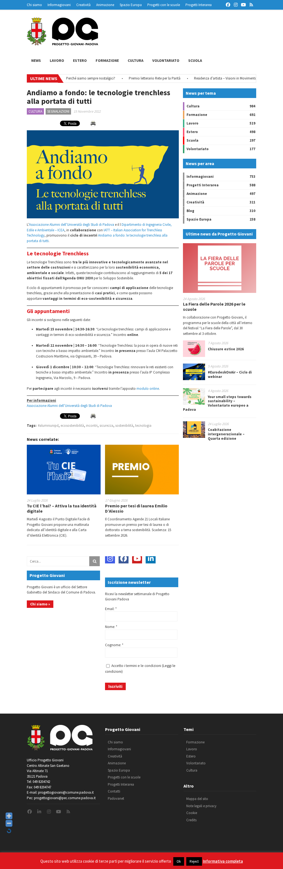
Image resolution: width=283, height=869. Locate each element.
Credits (191, 820)
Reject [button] (194, 861)
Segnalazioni (58, 111)
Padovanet (116, 798)
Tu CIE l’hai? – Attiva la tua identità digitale (61, 508)
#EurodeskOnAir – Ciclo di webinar (230, 374)
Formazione (107, 60)
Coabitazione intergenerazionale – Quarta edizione (226, 434)
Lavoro (57, 60)
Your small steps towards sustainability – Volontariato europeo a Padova (217, 403)
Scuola (195, 60)
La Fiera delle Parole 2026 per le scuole (214, 306)
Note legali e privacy (201, 806)
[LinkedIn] (151, 558)
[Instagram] (110, 558)
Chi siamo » (40, 604)
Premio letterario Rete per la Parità (142, 78)
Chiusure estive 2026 (226, 349)
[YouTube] (137, 558)
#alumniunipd (48, 425)
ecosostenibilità (72, 425)
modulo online (148, 388)
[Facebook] (124, 558)
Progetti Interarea (198, 4)
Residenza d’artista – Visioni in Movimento (212, 78)
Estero (80, 60)
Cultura (135, 60)
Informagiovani (59, 4)
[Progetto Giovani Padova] (62, 43)
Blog (190, 210)
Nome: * (111, 626)
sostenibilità (124, 425)
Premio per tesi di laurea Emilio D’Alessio (136, 508)
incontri (92, 425)
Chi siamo (34, 4)
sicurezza (106, 425)
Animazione (105, 4)
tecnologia (143, 425)
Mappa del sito (197, 798)
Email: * (111, 608)
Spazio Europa (131, 4)
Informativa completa (223, 861)
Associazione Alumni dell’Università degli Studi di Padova (72, 224)
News (36, 60)
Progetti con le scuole (163, 4)
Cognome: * (114, 645)
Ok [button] (179, 861)
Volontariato (165, 60)
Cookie (191, 812)
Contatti (114, 791)
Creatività (83, 4)
